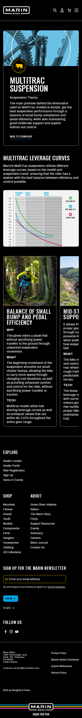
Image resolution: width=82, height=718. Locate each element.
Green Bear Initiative (40, 504)
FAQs (34, 518)
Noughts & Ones (21, 690)
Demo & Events (13, 480)
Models (7, 523)
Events (34, 528)
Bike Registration (14, 470)
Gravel (7, 514)
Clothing (8, 547)
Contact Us (37, 547)
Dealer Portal (11, 465)
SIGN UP (9, 598)
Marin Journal (39, 542)
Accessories (11, 542)
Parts (6, 533)
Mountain (9, 504)
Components (11, 528)
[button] (69, 10)
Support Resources (40, 523)
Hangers (8, 537)
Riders (34, 509)
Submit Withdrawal (61, 666)
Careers (35, 537)
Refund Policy (58, 672)
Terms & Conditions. (56, 587)
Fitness (7, 509)
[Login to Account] (62, 10)
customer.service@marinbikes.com (21, 668)
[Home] (16, 10)
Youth (6, 518)
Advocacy (36, 533)
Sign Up (8, 475)
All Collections (12, 552)
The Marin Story (40, 514)
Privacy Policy (58, 653)
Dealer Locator (12, 460)
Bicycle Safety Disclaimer (65, 659)
